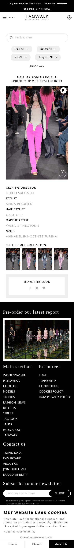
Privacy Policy (32, 504)
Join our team (14, 469)
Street (8, 413)
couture (10, 386)
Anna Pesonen (19, 204)
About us (10, 463)
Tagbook (10, 419)
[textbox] (21, 49)
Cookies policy (51, 391)
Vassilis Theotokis (22, 225)
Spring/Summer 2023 (29, 81)
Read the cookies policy (19, 531)
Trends (9, 397)
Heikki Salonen (20, 193)
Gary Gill (14, 215)
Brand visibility (15, 474)
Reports (9, 408)
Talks (7, 424)
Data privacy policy (54, 397)
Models (9, 391)
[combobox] (21, 49)
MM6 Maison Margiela (37, 77)
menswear (11, 381)
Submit (59, 493)
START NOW (43, 8)
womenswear (14, 375)
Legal (43, 375)
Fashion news (14, 402)
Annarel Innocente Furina (31, 236)
